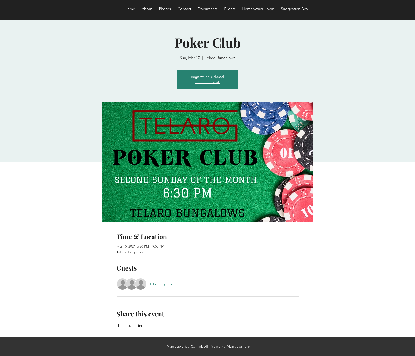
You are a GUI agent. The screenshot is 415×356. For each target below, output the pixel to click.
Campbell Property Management (221, 346)
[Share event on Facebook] (119, 325)
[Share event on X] (129, 325)
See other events (207, 82)
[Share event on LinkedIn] (140, 325)
